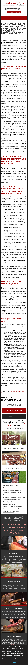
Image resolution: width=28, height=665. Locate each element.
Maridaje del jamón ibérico (9, 504)
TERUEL (6, 530)
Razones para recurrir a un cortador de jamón (13, 488)
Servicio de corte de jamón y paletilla (11, 509)
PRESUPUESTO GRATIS (14, 410)
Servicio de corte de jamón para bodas (11, 495)
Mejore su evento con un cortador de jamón (12, 506)
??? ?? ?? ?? (14, 9)
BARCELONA (22, 524)
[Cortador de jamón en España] (14, 550)
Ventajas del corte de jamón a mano (11, 511)
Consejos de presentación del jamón (11, 502)
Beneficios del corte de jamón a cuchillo (12, 490)
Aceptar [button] (14, 662)
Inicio (5, 18)
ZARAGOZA (14, 527)
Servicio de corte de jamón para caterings (12, 492)
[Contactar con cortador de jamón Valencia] (14, 632)
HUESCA (22, 527)
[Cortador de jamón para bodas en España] (14, 577)
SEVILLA (14, 524)
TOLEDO (13, 530)
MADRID (6, 527)
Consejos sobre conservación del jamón (11, 499)
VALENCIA (20, 530)
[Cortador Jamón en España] (14, 482)
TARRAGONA (5, 524)
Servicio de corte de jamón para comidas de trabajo (14, 497)
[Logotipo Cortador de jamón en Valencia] (14, 5)
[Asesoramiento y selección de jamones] (14, 605)
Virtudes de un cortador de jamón (10, 485)
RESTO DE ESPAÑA (14, 533)
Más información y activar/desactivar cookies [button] (13, 658)
